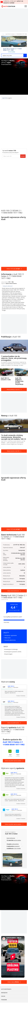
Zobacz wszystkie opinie (13, 722)
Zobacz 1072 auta (13, 268)
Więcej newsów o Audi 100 (13, 451)
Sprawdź (23, 156)
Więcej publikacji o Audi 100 (13, 389)
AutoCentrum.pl (8, 6)
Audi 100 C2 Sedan (11, 834)
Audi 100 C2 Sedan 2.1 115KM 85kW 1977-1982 (12, 49)
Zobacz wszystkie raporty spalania (13, 824)
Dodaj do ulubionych (8, 286)
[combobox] (14, 55)
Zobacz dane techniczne (13, 590)
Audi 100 (4, 98)
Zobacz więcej (13, 982)
